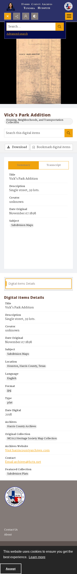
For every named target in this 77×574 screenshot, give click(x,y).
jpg (9, 391)
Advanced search (17, 34)
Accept (11, 568)
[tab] (23, 165)
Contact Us (11, 530)
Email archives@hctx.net (23, 462)
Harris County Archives (21, 427)
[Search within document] (68, 133)
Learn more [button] (37, 557)
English (11, 379)
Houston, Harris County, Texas (26, 366)
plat (9, 403)
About (8, 535)
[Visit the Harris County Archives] (15, 497)
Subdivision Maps (22, 225)
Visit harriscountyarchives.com (27, 450)
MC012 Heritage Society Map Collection (32, 439)
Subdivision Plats (17, 474)
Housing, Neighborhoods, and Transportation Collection (34, 121)
